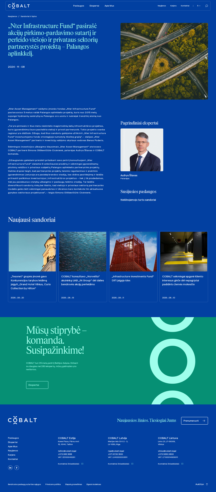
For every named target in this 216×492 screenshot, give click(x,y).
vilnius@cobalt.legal (167, 451)
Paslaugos (78, 6)
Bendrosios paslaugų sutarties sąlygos (24, 484)
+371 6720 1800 (115, 454)
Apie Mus (109, 6)
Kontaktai (185, 6)
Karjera (173, 6)
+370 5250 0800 (166, 454)
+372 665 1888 (65, 454)
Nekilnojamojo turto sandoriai (138, 199)
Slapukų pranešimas (73, 484)
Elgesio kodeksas (93, 484)
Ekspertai (94, 6)
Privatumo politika (53, 484)
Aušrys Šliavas (128, 175)
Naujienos (162, 6)
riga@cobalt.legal (116, 451)
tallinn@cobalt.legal (67, 451)
